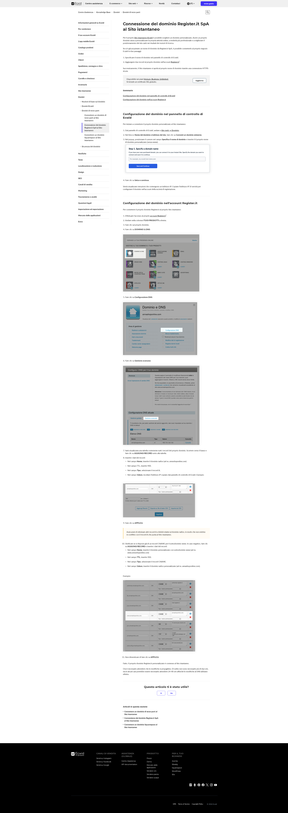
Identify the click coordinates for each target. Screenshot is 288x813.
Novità (161, 3)
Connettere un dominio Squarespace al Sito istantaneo (94, 137)
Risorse (147, 3)
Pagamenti (82, 72)
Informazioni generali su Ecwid (91, 23)
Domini (117, 12)
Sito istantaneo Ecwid (143, 38)
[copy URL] (133, 118)
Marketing (82, 191)
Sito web (132, 3)
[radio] (161, 693)
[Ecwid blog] (190, 785)
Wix (173, 775)
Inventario (82, 85)
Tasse (80, 160)
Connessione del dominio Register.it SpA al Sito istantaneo (95, 127)
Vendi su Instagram (103, 758)
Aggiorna (199, 81)
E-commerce (115, 3)
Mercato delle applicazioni (89, 215)
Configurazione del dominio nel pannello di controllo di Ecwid (149, 96)
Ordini (81, 54)
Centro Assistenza (85, 12)
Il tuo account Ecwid (87, 35)
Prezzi (149, 758)
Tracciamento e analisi (87, 197)
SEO (80, 178)
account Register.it (158, 216)
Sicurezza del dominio (91, 146)
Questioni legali (84, 203)
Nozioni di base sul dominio (93, 102)
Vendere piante (153, 774)
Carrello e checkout (86, 78)
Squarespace (177, 768)
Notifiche (82, 154)
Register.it (175, 62)
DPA (174, 804)
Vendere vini (151, 771)
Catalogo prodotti (85, 47)
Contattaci (175, 3)
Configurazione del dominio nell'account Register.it (144, 100)
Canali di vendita (85, 184)
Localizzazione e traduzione (90, 166)
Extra (80, 222)
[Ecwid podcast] (194, 785)
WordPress (176, 771)
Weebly (175, 764)
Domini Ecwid (88, 106)
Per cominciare (84, 29)
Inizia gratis (210, 4)
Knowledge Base (103, 12)
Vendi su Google (102, 765)
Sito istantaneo (84, 91)
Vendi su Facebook (103, 762)
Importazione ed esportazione (91, 209)
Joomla (175, 761)
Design (81, 172)
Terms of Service (184, 804)
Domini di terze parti (131, 12)
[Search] (208, 12)
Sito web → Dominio (170, 130)
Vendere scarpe (153, 778)
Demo (149, 762)
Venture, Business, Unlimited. (156, 79)
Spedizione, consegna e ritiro (90, 66)
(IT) (191, 3)
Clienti (81, 60)
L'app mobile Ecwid (86, 41)
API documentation (129, 764)
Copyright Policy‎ (197, 804)
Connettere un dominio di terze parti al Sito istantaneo (95, 117)
